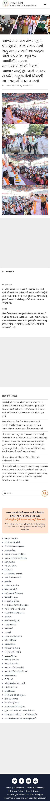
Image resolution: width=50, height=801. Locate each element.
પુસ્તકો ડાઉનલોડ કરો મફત (16, 558)
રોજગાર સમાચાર (11, 698)
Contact (36, 790)
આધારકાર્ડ (9, 628)
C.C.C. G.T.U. (11, 655)
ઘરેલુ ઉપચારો (10, 561)
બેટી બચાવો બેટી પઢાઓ (14, 593)
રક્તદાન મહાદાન (11, 538)
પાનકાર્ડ (8, 632)
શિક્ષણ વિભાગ (10, 644)
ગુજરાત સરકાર (11, 675)
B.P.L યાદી (9, 679)
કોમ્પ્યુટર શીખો (11, 589)
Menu (44, 5)
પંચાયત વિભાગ (10, 624)
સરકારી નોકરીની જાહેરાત (15, 706)
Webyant (42, 797)
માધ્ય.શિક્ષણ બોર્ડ (11, 663)
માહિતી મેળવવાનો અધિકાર (15, 554)
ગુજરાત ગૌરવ (10, 550)
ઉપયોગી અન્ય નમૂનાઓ (15, 546)
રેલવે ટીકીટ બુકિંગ (12, 620)
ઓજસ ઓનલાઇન (12, 647)
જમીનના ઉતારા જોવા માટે (15, 608)
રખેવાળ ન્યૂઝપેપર (12, 702)
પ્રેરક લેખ (9, 569)
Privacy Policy (16, 790)
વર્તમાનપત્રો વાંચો (12, 585)
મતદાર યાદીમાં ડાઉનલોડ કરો (16, 671)
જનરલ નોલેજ (10, 565)
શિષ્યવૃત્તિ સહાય (11, 597)
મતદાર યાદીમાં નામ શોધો (14, 667)
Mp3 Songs (10, 691)
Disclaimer (19, 787)
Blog (28, 790)
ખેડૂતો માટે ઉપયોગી (12, 542)
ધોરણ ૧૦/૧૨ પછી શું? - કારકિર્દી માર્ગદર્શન (21, 714)
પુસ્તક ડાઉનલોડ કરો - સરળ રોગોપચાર (20, 710)
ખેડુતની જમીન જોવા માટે (15, 612)
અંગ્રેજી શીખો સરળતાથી (15, 683)
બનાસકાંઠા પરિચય (12, 601)
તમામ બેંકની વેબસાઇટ (13, 636)
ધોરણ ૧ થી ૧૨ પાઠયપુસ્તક (15, 694)
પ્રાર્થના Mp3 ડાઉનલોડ (14, 573)
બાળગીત (8, 581)
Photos (10, 271)
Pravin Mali (28, 85)
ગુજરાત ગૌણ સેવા (12, 659)
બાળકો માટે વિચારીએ (13, 577)
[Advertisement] (25, 243)
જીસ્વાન (8, 616)
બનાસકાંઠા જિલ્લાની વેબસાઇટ (16, 604)
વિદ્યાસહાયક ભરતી (13, 651)
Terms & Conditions (36, 787)
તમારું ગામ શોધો (11, 687)
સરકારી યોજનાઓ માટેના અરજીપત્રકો (20, 718)
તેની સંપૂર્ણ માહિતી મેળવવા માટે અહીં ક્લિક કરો (25, 519)
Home (8, 787)
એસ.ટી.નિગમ (10, 640)
